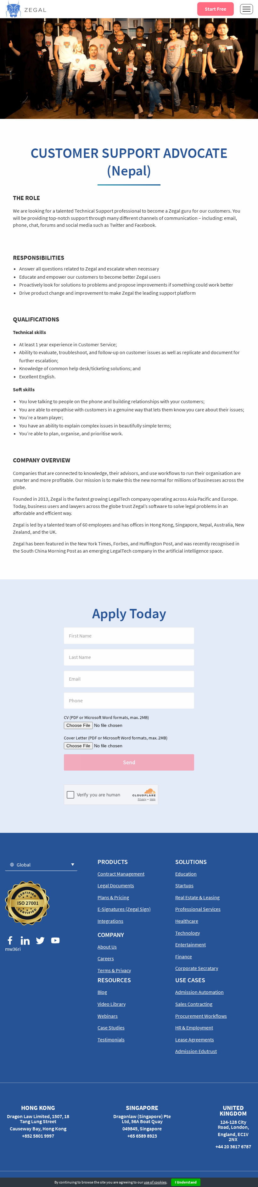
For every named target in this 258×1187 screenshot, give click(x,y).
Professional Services (198, 909)
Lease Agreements (194, 1039)
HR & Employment (194, 1027)
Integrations (110, 921)
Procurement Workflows (201, 1016)
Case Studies (111, 1027)
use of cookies (155, 1182)
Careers (106, 958)
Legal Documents (116, 885)
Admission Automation (199, 992)
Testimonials (111, 1039)
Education (186, 874)
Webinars (108, 1016)
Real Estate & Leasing (197, 897)
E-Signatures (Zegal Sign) (124, 909)
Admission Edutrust (196, 1051)
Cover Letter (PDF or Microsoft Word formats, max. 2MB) (115, 738)
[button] (41, 864)
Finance (183, 956)
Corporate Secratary (196, 968)
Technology (187, 933)
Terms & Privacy (114, 970)
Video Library (112, 1004)
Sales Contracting (193, 1004)
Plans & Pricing (113, 897)
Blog (102, 992)
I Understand (186, 1182)
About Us (107, 947)
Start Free (215, 9)
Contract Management (121, 874)
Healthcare (186, 921)
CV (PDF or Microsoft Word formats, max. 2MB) (106, 717)
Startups (184, 885)
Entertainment (190, 944)
